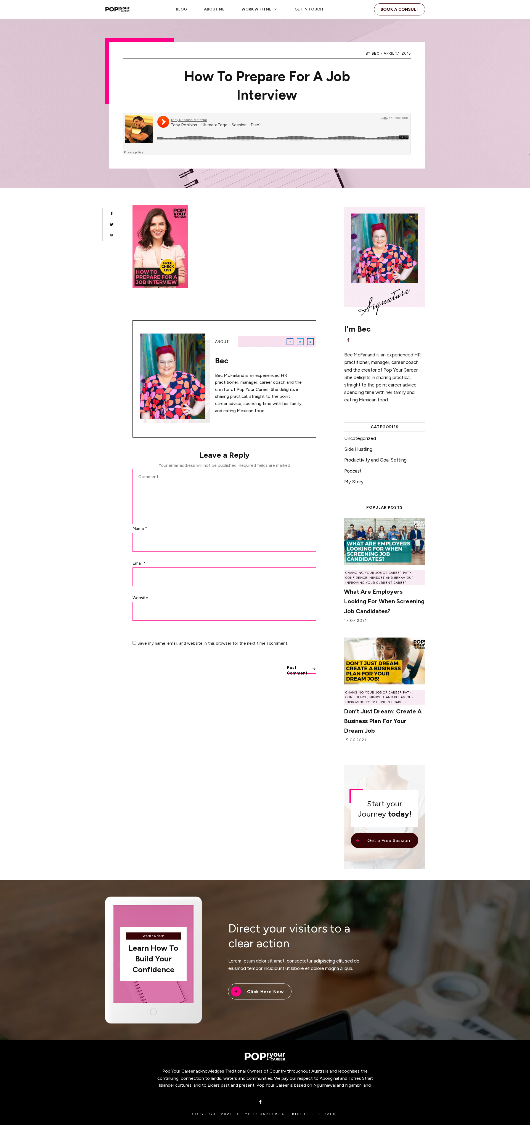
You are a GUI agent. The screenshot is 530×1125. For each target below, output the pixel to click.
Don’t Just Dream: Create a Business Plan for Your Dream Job (383, 721)
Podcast (353, 471)
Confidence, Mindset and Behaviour (379, 578)
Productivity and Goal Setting (375, 460)
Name (139, 528)
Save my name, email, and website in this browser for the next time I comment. (212, 643)
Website (140, 597)
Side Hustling (358, 449)
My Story (354, 481)
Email (138, 563)
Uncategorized (360, 438)
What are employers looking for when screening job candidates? (384, 601)
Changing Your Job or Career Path (378, 573)
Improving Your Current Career (376, 583)
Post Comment (297, 669)
